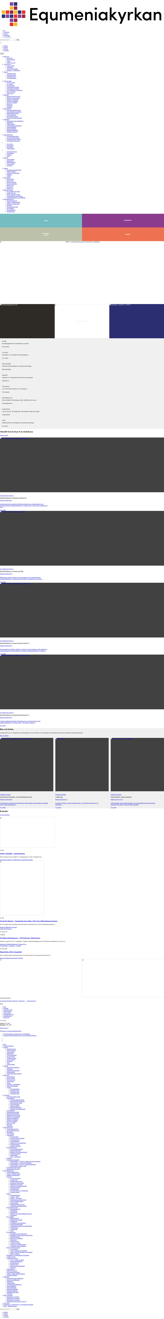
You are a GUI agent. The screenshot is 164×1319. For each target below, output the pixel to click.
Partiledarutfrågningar (12, 944)
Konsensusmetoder (15, 1153)
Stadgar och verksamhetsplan (18, 1143)
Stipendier (9, 1294)
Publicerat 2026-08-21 (6, 500)
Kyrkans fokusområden (13, 138)
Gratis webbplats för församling (18, 1250)
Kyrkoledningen (14, 1141)
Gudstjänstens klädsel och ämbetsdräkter (21, 1226)
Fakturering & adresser (16, 1184)
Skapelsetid (14, 958)
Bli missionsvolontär (12, 116)
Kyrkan (5, 33)
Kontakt (5, 158)
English (5, 46)
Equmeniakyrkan (8, 134)
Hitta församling (11, 162)
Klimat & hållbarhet (5, 927)
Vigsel (12, 1230)
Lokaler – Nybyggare (16, 1198)
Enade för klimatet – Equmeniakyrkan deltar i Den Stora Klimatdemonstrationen (28, 921)
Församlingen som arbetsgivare (18, 1233)
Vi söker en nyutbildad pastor (18, 1244)
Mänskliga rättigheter (12, 101)
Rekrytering (13, 1240)
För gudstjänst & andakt (13, 191)
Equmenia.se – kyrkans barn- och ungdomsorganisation (18, 1304)
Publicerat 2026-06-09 (6, 799)
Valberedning (13, 1155)
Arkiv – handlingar (15, 1157)
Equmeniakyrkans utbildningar (15, 121)
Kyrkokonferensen (12, 151)
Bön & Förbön (11, 59)
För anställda (10, 208)
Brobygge (9, 104)
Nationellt (6, 95)
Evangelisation (11, 85)
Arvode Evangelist (15, 1178)
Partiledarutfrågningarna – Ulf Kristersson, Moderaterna (20, 938)
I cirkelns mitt (59, 797)
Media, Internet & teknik (13, 1247)
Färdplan (9, 154)
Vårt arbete (6, 32)
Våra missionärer (11, 115)
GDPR (9, 176)
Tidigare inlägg (4, 435)
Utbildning (6, 119)
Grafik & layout (11, 193)
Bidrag (9, 1193)
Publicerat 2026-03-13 (61, 799)
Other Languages (8, 1295)
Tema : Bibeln (10, 66)
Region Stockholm (12, 184)
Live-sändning (14, 1249)
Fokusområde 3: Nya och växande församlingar (23, 1164)
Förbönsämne (5, 794)
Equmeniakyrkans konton (17, 1183)
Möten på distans (14, 1254)
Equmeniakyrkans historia (14, 139)
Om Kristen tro (11, 1076)
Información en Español (13, 1298)
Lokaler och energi (12, 1270)
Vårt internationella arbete (14, 110)
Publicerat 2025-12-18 (117, 799)
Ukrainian (6, 50)
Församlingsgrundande (13, 88)
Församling (6, 35)
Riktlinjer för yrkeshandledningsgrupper (21, 1213)
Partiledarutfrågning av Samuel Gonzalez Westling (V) (14, 643)
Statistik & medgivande (13, 204)
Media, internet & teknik (13, 194)
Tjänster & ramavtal (12, 1258)
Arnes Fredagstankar (12, 69)
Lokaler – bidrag (14, 1197)
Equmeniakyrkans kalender (14, 1073)
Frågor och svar (11, 62)
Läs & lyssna (7, 64)
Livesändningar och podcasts (14, 90)
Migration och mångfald (13, 98)
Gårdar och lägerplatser (13, 173)
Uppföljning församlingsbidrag (18, 1206)
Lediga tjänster (11, 148)
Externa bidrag (14, 1203)
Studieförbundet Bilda (13, 1292)
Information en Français (13, 1300)
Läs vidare (3, 510)
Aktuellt (5, 1066)
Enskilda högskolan (12, 132)
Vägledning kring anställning (18, 1246)
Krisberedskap (11, 211)
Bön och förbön (4, 735)
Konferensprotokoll (15, 1150)
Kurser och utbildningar (13, 1280)
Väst (25, 944)
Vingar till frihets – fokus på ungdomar (121, 797)
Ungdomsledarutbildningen (14, 125)
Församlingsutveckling (13, 87)
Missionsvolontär (14, 1106)
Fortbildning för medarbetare (18, 1223)
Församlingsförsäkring (16, 1261)
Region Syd (10, 188)
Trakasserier (13, 1215)
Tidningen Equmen (12, 1275)
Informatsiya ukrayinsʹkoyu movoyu (16, 1301)
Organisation (10, 153)
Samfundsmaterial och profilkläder (16, 197)
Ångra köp (6, 1017)
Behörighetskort (14, 1218)
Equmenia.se (10, 145)
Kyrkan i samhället (12, 102)
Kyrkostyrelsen (11, 1056)
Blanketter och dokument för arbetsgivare (21, 1235)
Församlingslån (14, 1189)
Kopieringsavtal (14, 1263)
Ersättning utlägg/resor (16, 1181)
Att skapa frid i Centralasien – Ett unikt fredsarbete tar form (16, 797)
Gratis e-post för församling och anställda (21, 1252)
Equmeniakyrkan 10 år (13, 1130)
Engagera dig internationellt (14, 118)
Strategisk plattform (15, 1146)
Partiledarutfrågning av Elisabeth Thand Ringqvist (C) (14, 715)
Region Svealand (11, 182)
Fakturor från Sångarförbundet (18, 1186)
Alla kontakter (11, 159)
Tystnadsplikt (13, 1229)
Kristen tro (6, 56)
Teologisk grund (11, 73)
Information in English (13, 1297)
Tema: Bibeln (10, 1081)
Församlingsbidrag (15, 1195)
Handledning (13, 1210)
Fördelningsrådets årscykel (17, 1204)
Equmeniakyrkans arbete (13, 1096)
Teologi (5, 72)
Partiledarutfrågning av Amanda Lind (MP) (11, 571)
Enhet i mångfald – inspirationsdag (12, 853)
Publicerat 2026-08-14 (6, 717)
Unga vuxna (10, 93)
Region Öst (10, 187)
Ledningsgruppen (11, 1058)
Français (5, 49)
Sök (18, 39)
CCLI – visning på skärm (17, 1260)
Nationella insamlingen (13, 1067)
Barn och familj (11, 92)
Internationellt (7, 108)
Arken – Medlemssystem (13, 1173)
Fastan (8, 61)
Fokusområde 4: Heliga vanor (18, 1166)
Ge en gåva (10, 84)
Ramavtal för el (14, 1264)
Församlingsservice (8, 199)
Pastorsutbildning (11, 127)
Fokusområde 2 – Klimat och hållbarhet (21, 1163)
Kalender (9, 107)
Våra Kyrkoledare (12, 1055)
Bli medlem (10, 147)
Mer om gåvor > (4, 1028)
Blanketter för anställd (16, 1220)
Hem (4, 1006)
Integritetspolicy (7, 1016)
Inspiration (3, 944)
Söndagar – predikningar (13, 70)
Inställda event (10, 860)
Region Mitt (10, 181)
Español (5, 47)
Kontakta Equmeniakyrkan (14, 170)
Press (8, 156)
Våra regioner (10, 164)
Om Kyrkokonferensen (16, 1149)
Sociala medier (11, 1060)
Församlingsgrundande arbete (18, 1200)
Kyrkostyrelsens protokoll (17, 1138)
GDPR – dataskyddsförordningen (16, 1274)
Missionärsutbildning (12, 130)
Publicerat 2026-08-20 (6, 574)
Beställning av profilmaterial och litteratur (18, 1255)
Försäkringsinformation (16, 1224)
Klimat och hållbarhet (12, 99)
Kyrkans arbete (7, 81)
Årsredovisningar (15, 1144)
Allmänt (5, 168)
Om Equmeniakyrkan (12, 136)
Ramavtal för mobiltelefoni (17, 1266)
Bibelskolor (10, 122)
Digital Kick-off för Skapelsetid (11, 952)
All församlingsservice (13, 1172)
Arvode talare (14, 1180)
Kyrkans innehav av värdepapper (19, 1190)
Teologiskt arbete (11, 75)
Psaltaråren (10, 67)
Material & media (8, 190)
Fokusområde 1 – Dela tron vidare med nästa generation (25, 1161)
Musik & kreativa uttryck (13, 96)
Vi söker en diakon (15, 1243)
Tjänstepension (14, 1227)
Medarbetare (10, 161)
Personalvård (13, 1212)
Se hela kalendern (5, 815)
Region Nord (10, 179)
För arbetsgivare (11, 210)
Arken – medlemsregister (13, 202)
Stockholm (30, 860)
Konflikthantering (15, 1237)
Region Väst (10, 185)
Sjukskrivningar (14, 1241)
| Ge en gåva (7, 36)
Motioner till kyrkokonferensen (18, 1152)
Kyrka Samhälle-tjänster (16, 1201)
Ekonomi (9, 205)
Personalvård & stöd (12, 207)
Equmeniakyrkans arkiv (13, 141)
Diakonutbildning (11, 128)
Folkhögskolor (11, 124)
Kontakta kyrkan (7, 1010)
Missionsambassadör (15, 1107)
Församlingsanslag (15, 1187)
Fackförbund (13, 1221)
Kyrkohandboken (11, 78)
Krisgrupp (9, 165)
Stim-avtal (13, 1267)
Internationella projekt (13, 113)
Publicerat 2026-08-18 (6, 645)
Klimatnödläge (11, 1072)
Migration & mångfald (21, 860)
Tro (4, 30)
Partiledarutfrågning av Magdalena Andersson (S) (13, 498)
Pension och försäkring (16, 1238)
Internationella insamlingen (14, 112)
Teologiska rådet (11, 76)
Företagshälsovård (15, 1209)
